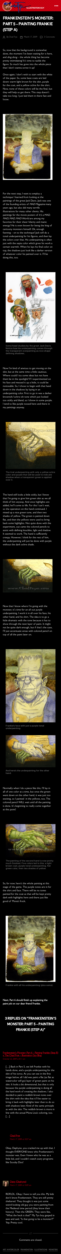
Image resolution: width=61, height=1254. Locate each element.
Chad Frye (13, 37)
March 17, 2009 (30, 37)
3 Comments (49, 37)
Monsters (53, 1250)
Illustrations (40, 1250)
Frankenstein (27, 1250)
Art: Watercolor (11, 1250)
